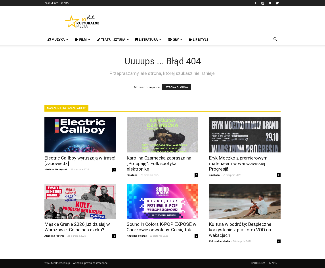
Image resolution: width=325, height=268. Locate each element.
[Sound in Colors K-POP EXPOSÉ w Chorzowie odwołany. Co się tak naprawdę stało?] (162, 201)
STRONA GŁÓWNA (177, 87)
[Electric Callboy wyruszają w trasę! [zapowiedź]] (80, 134)
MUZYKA (58, 39)
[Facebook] (255, 3)
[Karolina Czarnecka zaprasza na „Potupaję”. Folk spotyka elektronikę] (162, 134)
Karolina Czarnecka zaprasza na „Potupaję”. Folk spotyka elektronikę (159, 163)
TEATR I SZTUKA (112, 39)
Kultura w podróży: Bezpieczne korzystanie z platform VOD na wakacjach (240, 230)
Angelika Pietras (54, 235)
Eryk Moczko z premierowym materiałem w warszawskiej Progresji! (238, 163)
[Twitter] (277, 3)
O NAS (65, 3)
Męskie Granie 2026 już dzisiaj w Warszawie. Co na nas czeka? (77, 227)
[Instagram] (262, 3)
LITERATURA (148, 39)
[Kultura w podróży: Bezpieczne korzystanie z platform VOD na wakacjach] (245, 201)
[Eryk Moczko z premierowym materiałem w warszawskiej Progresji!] (245, 134)
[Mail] (270, 3)
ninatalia (132, 175)
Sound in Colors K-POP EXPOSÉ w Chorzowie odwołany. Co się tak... (161, 227)
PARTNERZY (51, 3)
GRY (175, 39)
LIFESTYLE (200, 39)
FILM (82, 39)
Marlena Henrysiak (55, 169)
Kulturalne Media (219, 241)
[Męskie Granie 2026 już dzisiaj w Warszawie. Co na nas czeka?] (80, 201)
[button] (275, 40)
